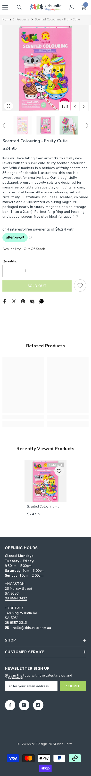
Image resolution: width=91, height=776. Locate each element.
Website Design (34, 744)
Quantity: (9, 261)
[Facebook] (4, 301)
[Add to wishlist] (80, 285)
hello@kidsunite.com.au (32, 627)
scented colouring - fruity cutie (42, 506)
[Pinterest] (23, 301)
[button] (75, 106)
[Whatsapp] (41, 301)
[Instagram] (24, 705)
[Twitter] (14, 301)
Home (6, 19)
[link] (23, 417)
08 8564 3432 (16, 598)
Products (23, 19)
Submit (73, 686)
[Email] (32, 301)
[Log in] (71, 7)
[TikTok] (38, 705)
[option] (45, 68)
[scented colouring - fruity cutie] (45, 481)
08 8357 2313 (16, 622)
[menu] (5, 7)
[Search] (19, 7)
